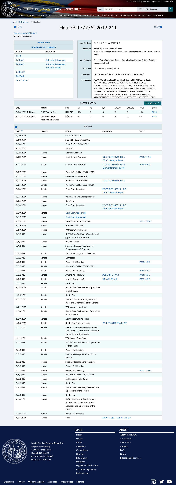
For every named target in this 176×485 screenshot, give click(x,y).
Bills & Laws (24, 22)
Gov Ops (95, 15)
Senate (31, 15)
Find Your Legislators (151, 1)
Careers (124, 446)
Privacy (21, 481)
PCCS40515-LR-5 (113, 157)
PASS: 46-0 (144, 164)
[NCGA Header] (49, 9)
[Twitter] (161, 481)
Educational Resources (130, 457)
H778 (157, 26)
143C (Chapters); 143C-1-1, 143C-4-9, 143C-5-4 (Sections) (119, 74)
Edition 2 (20, 64)
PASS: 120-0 (145, 221)
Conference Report (113, 160)
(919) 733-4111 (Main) (42, 456)
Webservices (67, 481)
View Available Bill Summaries (43, 47)
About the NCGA (128, 434)
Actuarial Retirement (55, 60)
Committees (82, 450)
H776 (19, 26)
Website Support (36, 481)
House (21, 15)
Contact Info (168, 1)
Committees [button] (78, 15)
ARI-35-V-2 (109, 279)
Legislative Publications (87, 465)
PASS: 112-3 (145, 370)
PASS (154, 112)
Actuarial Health (53, 67)
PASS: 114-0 (145, 157)
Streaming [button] (44, 15)
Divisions (80, 461)
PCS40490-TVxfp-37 (114, 323)
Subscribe (52, 481)
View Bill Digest (43, 42)
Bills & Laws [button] (109, 15)
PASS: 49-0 (144, 262)
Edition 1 (20, 60)
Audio (79, 442)
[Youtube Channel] (169, 481)
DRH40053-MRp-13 (116, 417)
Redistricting (142, 15)
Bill (100, 9)
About (157, 15)
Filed (18, 55)
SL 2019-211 (22, 80)
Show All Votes (151, 103)
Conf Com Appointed (75, 212)
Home (14, 22)
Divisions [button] (124, 15)
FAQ (122, 450)
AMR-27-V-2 (110, 274)
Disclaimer (9, 481)
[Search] (170, 9)
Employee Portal (133, 1)
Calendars (81, 446)
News (123, 454)
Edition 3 (20, 71)
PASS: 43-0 (144, 270)
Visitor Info (125, 442)
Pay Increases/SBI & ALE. (25, 33)
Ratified (20, 76)
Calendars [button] (61, 15)
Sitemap (80, 481)
